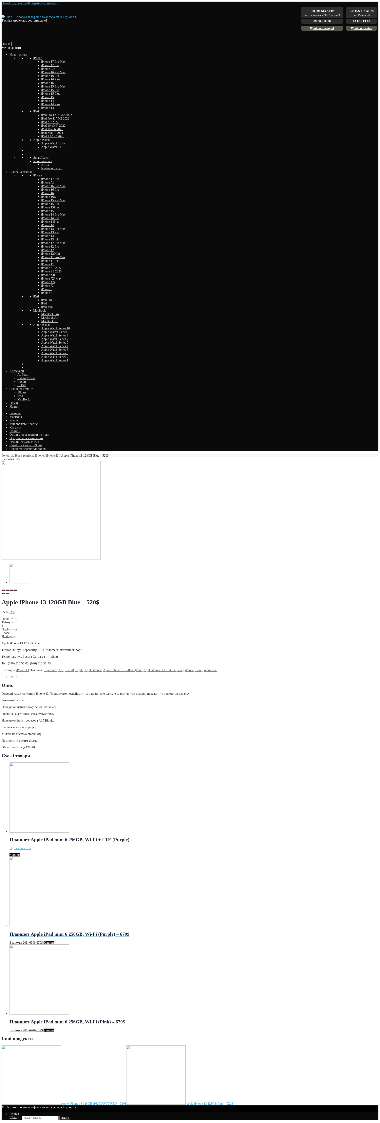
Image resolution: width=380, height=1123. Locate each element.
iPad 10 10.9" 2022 (53, 125)
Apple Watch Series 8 (54, 335)
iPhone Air (48, 68)
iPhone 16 (47, 83)
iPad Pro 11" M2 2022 (55, 118)
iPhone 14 (47, 100)
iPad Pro (46, 299)
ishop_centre (363, 28)
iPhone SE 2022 (51, 267)
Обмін (14, 403)
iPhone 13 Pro (50, 232)
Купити (15, 854)
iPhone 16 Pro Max (53, 72)
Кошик (14, 420)
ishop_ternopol (323, 28)
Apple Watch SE (51, 147)
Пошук (14, 1113)
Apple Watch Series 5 (54, 349)
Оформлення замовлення (26, 438)
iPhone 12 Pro (50, 246)
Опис (13, 676)
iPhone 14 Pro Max (53, 214)
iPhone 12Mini (50, 253)
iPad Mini (47, 307)
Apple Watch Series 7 (54, 339)
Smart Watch (41, 157)
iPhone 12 (47, 250)
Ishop (198, 670)
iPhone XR (48, 275)
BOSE (21, 385)
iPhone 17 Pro (50, 65)
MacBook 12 (49, 321)
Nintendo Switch (51, 168)
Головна (15, 413)
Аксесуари (17, 371)
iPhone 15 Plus (50, 93)
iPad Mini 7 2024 (52, 132)
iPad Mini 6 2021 (52, 129)
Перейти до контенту (44, 3)
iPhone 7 (46, 292)
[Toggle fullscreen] (11, 590)
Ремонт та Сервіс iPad (24, 441)
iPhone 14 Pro (50, 218)
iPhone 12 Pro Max (53, 243)
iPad (36, 111)
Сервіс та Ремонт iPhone (26, 445)
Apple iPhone (93, 670)
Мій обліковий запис (24, 424)
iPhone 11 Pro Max (53, 257)
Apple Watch (41, 139)
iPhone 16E (48, 196)
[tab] (194, 677)
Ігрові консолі (42, 161)
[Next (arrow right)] (7, 593)
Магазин (15, 427)
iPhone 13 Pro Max (53, 228)
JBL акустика (26, 378)
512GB (69, 670)
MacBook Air (49, 317)
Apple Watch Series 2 (54, 356)
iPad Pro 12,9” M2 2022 (56, 115)
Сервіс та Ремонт (21, 388)
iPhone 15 (47, 97)
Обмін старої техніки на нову (29, 434)
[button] (11, 47)
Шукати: (15, 1117)
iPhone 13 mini (50, 239)
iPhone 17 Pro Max (53, 61)
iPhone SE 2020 (51, 271)
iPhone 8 (46, 289)
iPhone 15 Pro (50, 90)
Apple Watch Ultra (53, 143)
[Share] (7, 590)
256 (60, 670)
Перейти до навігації (16, 3)
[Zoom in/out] (15, 590)
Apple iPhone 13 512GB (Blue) (163, 670)
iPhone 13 (47, 107)
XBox (45, 164)
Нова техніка (18, 54)
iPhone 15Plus (50, 207)
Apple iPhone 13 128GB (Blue (122, 670)
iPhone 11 (47, 264)
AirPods (22, 374)
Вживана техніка (21, 171)
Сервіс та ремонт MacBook (28, 448)
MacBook (39, 310)
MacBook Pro (50, 314)
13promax (50, 670)
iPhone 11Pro (49, 260)
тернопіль (210, 670)
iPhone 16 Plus (50, 79)
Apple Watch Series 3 (54, 353)
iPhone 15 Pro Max (53, 86)
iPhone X (47, 285)
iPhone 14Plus (50, 221)
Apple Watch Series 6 (54, 342)
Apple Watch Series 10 (55, 328)
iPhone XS (48, 282)
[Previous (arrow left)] (3, 593)
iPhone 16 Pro (50, 75)
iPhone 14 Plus (50, 104)
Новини (15, 406)
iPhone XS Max (51, 278)
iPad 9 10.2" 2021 (52, 136)
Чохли (21, 381)
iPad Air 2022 (50, 122)
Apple (79, 670)
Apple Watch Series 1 (54, 360)
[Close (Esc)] (3, 590)
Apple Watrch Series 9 (55, 332)
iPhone (37, 58)
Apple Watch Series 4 (54, 346)
